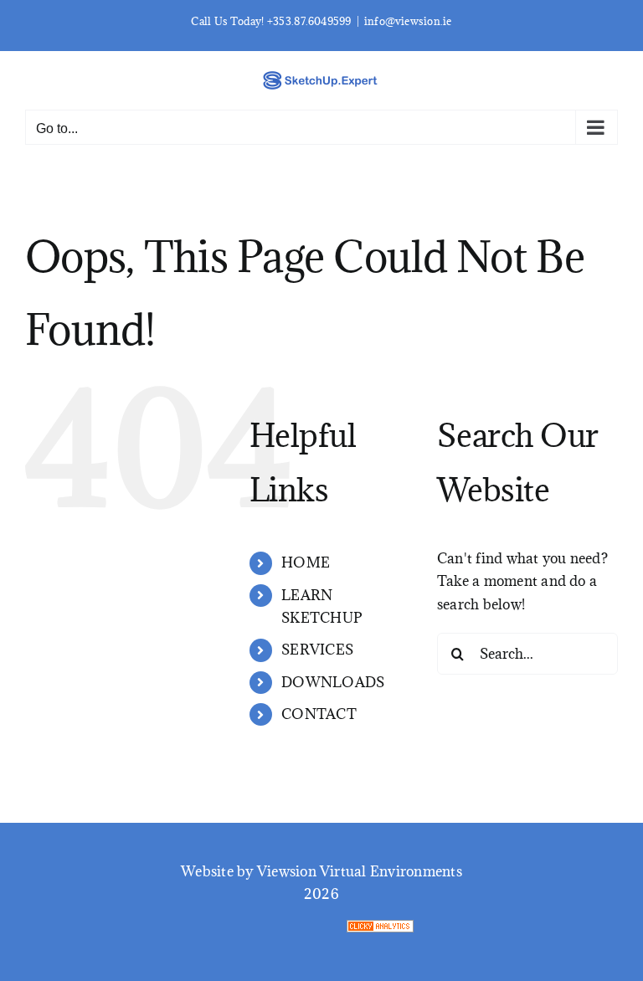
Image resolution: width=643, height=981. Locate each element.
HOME (305, 562)
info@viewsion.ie (408, 21)
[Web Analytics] (495, 931)
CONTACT (319, 714)
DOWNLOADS (332, 682)
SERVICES (317, 649)
